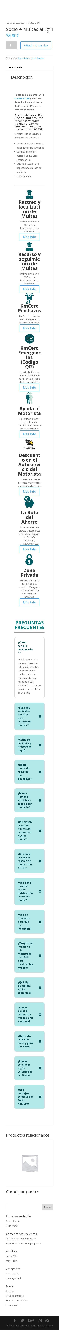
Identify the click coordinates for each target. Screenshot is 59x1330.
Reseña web (12, 1273)
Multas (16, 22)
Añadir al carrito (36, 45)
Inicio (8, 22)
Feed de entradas (15, 1295)
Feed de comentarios (17, 1300)
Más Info (29, 237)
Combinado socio (27, 58)
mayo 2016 (11, 1260)
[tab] (29, 67)
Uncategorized (13, 1278)
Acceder (10, 1291)
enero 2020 (12, 1255)
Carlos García (13, 1221)
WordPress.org (13, 1305)
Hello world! (12, 1225)
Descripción (15, 67)
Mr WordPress (13, 1238)
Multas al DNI (22, 98)
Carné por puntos (32, 1243)
